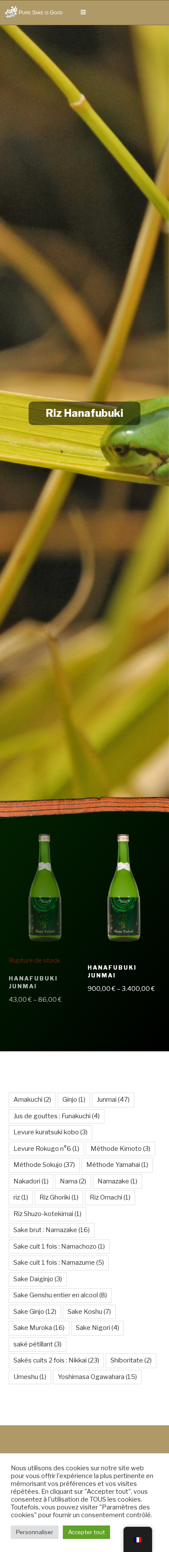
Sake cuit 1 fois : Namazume (58, 1262)
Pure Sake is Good (41, 13)
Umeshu (29, 1377)
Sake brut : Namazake (51, 1230)
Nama (73, 1181)
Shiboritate (131, 1360)
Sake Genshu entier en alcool (60, 1295)
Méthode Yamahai (117, 1165)
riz (20, 1197)
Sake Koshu (89, 1312)
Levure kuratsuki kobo (50, 1132)
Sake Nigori (97, 1328)
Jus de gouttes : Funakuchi (56, 1116)
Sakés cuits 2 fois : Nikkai (56, 1360)
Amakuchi (32, 1099)
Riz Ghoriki (58, 1197)
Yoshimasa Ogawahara (97, 1377)
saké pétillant (37, 1344)
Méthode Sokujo (44, 1165)
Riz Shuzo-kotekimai (47, 1214)
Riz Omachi (110, 1197)
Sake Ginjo (34, 1312)
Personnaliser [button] (34, 1532)
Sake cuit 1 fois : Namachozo (59, 1246)
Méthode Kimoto (120, 1149)
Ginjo (73, 1099)
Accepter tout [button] (86, 1532)
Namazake (117, 1181)
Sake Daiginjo (37, 1279)
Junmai (113, 1099)
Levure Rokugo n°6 (46, 1149)
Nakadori (31, 1181)
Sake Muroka (39, 1328)
